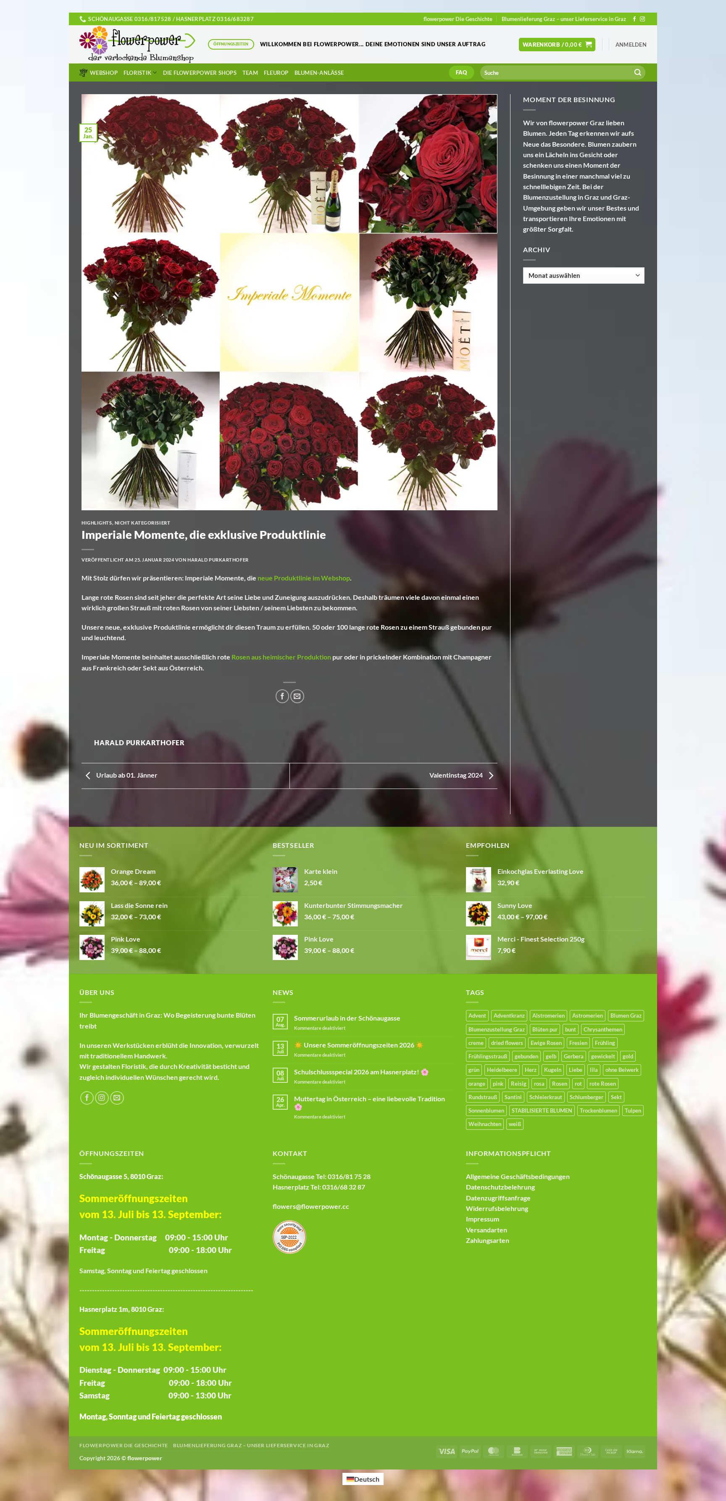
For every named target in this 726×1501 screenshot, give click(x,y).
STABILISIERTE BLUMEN (542, 1110)
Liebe (575, 1069)
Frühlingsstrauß (487, 1056)
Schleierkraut (545, 1097)
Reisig (518, 1083)
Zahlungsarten (487, 1240)
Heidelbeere (502, 1069)
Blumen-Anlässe (319, 72)
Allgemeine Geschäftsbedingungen (518, 1176)
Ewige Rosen (546, 1042)
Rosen (559, 1083)
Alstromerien (548, 1015)
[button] (557, 44)
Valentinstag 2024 (456, 775)
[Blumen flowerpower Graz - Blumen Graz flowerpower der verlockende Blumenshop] (137, 44)
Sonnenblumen (486, 1110)
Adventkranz (509, 1015)
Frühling (605, 1042)
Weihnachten (484, 1124)
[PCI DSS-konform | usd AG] (289, 1236)
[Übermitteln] (638, 72)
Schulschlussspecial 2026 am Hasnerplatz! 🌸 (361, 1072)
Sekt (616, 1097)
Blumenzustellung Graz (496, 1029)
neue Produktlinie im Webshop (304, 578)
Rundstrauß (482, 1097)
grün (473, 1069)
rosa (539, 1083)
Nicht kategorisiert (143, 522)
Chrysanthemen (603, 1029)
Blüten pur (545, 1029)
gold (628, 1056)
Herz (531, 1069)
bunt (570, 1029)
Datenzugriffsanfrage (498, 1198)
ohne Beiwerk (622, 1069)
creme (476, 1042)
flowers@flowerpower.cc (311, 1206)
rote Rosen (602, 1083)
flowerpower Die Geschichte (458, 19)
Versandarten (486, 1230)
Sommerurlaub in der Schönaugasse (347, 1018)
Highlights (97, 522)
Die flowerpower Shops (200, 72)
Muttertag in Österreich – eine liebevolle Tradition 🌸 (369, 1103)
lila (594, 1069)
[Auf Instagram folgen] (642, 19)
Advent (477, 1015)
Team (250, 72)
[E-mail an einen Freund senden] (297, 696)
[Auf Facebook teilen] (282, 696)
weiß (515, 1124)
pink (498, 1083)
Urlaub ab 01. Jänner (126, 775)
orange (476, 1083)
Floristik (137, 72)
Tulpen (633, 1110)
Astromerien (587, 1015)
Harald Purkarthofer (218, 559)
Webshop (104, 72)
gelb (551, 1056)
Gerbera (574, 1056)
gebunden (526, 1056)
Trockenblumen (598, 1110)
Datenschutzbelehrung (500, 1187)
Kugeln (552, 1069)
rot (578, 1083)
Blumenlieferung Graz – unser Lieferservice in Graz (564, 19)
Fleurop (276, 72)
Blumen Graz (626, 1015)
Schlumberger (586, 1097)
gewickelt (603, 1056)
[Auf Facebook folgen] (634, 19)
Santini (513, 1097)
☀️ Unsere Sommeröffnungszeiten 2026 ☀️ (359, 1045)
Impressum (482, 1219)
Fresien (578, 1042)
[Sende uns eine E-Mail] (117, 1098)
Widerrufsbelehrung (497, 1208)
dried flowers (507, 1042)
